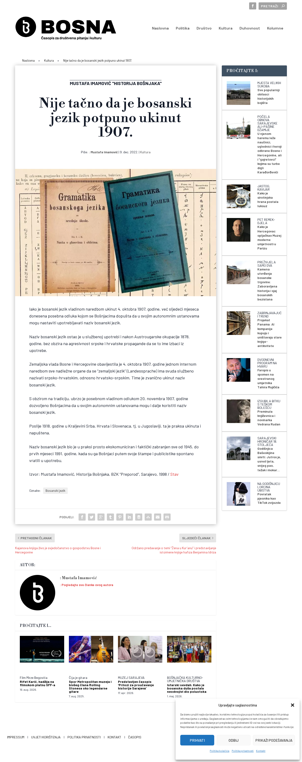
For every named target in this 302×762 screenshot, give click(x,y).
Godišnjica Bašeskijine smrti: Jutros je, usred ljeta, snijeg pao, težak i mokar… (269, 459)
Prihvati (197, 740)
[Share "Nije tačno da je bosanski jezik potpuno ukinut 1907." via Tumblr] (110, 517)
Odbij (234, 740)
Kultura (225, 28)
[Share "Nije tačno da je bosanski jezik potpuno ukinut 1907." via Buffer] (138, 517)
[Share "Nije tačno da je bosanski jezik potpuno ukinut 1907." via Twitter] (91, 517)
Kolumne (275, 28)
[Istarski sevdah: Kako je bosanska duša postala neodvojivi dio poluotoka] (189, 653)
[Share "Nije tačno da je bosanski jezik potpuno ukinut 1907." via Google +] (101, 517)
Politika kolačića (219, 750)
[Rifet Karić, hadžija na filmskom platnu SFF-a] (42, 653)
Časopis (134, 737)
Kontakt (260, 750)
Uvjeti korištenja (46, 737)
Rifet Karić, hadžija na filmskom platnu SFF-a (37, 683)
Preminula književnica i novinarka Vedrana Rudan (268, 417)
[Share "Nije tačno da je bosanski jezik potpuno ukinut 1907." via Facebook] (82, 517)
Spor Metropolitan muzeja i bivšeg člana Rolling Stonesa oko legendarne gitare (90, 687)
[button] (292, 705)
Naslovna (160, 28)
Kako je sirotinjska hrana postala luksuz (267, 199)
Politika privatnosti (243, 750)
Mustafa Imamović (104, 152)
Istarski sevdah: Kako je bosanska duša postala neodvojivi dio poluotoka (186, 688)
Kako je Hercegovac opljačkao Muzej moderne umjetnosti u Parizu (269, 237)
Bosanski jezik (55, 490)
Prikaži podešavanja (274, 740)
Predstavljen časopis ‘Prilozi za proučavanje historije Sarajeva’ (136, 685)
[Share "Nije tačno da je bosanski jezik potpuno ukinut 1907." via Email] (157, 517)
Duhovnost (249, 28)
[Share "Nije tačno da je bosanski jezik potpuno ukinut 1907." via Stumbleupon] (148, 517)
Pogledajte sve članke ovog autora (87, 585)
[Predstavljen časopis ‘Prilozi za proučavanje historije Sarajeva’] (140, 653)
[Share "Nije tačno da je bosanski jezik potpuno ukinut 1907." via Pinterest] (120, 517)
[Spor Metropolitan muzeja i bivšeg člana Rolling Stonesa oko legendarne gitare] (91, 653)
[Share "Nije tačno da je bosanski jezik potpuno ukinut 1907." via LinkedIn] (129, 517)
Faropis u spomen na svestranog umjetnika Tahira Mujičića (268, 378)
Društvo (204, 28)
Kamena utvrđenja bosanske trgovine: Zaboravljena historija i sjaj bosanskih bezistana (267, 284)
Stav (174, 474)
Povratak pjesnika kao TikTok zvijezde (269, 498)
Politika (182, 28)
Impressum (15, 737)
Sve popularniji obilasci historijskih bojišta (268, 96)
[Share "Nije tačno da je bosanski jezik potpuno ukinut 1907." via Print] (167, 517)
